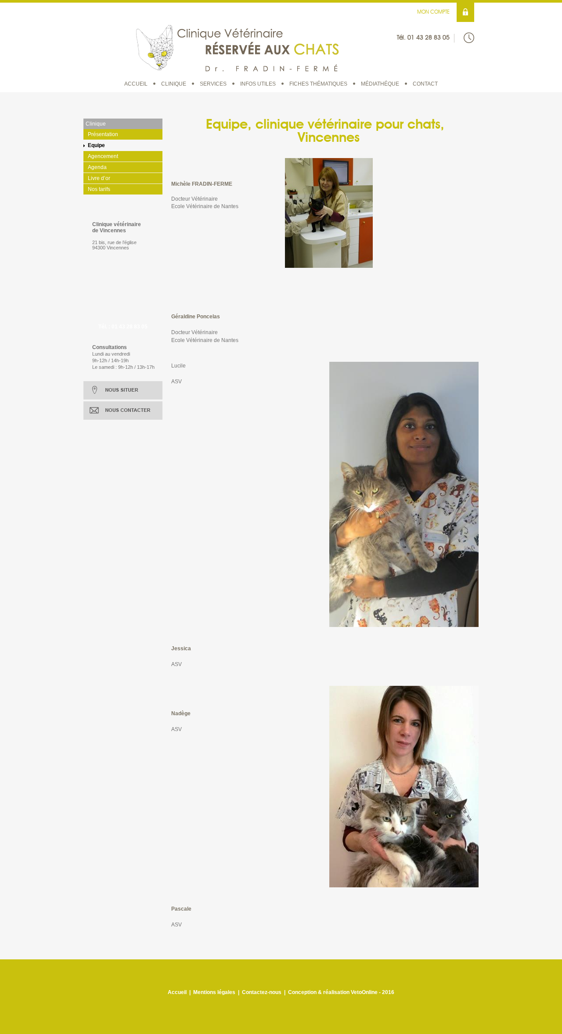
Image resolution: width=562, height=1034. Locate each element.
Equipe (96, 145)
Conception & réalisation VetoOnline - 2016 (341, 992)
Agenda (97, 167)
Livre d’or (99, 178)
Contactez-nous (261, 992)
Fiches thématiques (318, 84)
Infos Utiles (258, 84)
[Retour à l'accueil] (237, 47)
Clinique (173, 84)
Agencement (103, 156)
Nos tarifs (99, 189)
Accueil (136, 84)
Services (213, 84)
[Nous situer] (122, 390)
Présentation (103, 134)
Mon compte (433, 12)
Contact (425, 84)
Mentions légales (214, 992)
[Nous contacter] (122, 410)
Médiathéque (380, 84)
